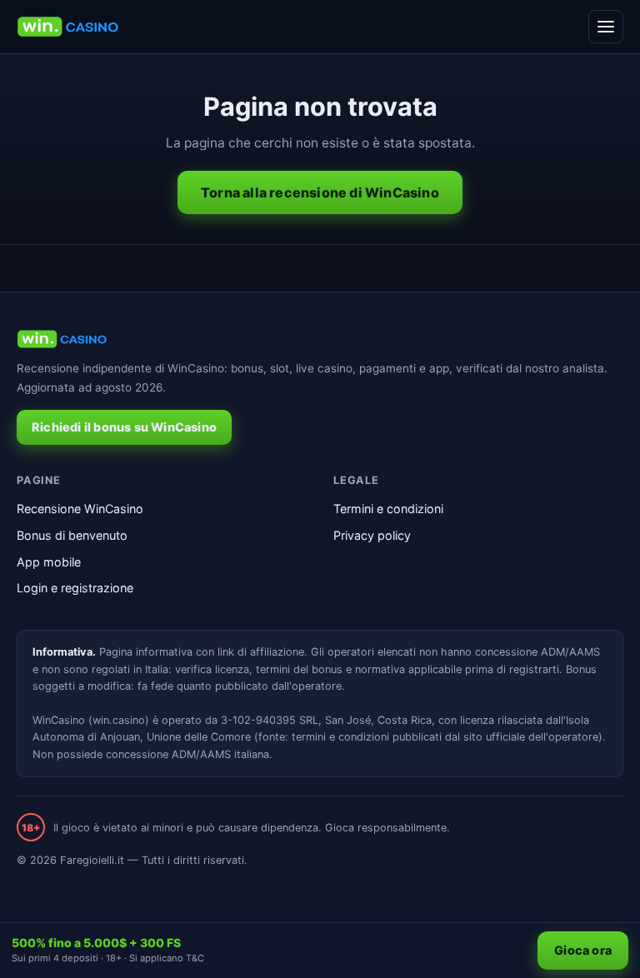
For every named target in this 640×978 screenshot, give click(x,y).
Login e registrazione (75, 588)
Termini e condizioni (388, 508)
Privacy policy (372, 535)
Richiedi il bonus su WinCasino (124, 427)
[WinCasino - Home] (68, 26)
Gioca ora (583, 950)
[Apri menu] (605, 26)
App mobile (49, 562)
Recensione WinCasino (80, 508)
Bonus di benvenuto (72, 535)
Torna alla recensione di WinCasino (320, 192)
